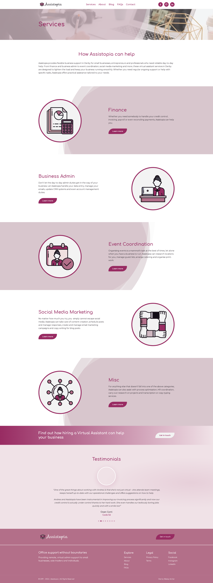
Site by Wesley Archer (166, 579)
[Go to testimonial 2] (101, 521)
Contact (130, 4)
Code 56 (106, 515)
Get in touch (165, 435)
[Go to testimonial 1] (98, 521)
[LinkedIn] (172, 4)
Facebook (172, 557)
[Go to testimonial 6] (109, 521)
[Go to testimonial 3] (103, 521)
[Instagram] (166, 4)
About (102, 4)
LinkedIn (172, 564)
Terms (148, 561)
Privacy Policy (152, 557)
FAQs (120, 4)
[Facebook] (160, 4)
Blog (111, 4)
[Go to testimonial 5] (107, 521)
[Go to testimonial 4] (105, 521)
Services (91, 4)
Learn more (117, 131)
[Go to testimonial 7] (112, 521)
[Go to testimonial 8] (114, 521)
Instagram (173, 561)
